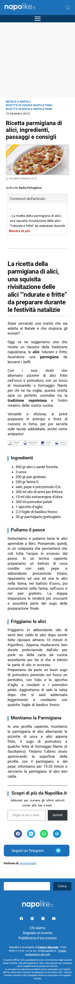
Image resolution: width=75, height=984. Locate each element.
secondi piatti (28, 863)
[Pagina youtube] (54, 919)
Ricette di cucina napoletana (29, 105)
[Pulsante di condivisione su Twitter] (31, 834)
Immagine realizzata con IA (22, 178)
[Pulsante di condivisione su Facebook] (18, 834)
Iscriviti (58, 815)
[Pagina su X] (43, 919)
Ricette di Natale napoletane (29, 109)
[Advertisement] (37, 59)
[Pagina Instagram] (32, 919)
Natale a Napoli (18, 101)
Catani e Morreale (48, 947)
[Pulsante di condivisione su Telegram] (57, 834)
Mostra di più (19, 231)
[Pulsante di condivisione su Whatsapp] (44, 834)
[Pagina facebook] (21, 919)
